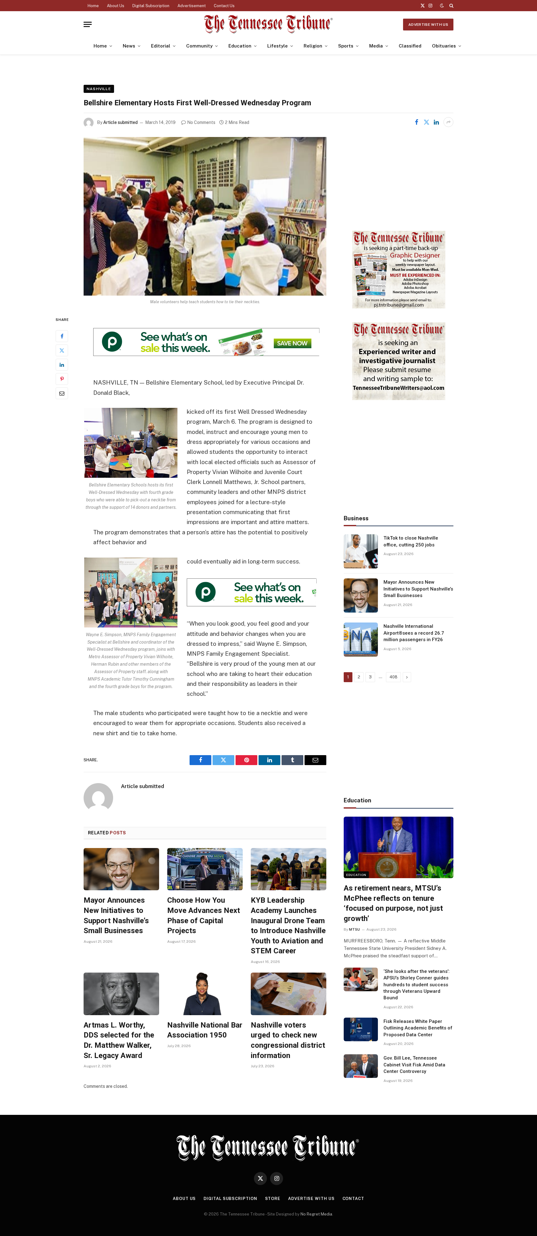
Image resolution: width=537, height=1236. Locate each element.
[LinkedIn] (62, 365)
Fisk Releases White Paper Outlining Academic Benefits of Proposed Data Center (417, 1028)
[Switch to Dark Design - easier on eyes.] (441, 5)
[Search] (450, 5)
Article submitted (120, 122)
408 (393, 677)
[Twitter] (62, 350)
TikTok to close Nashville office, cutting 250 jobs (410, 541)
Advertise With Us (428, 24)
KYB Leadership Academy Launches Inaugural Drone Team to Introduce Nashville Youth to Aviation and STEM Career (288, 925)
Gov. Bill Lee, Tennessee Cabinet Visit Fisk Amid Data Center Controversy (414, 1064)
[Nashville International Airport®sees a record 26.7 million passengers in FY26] (361, 640)
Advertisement (191, 5)
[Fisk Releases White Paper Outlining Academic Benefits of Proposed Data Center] (361, 1029)
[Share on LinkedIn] (436, 122)
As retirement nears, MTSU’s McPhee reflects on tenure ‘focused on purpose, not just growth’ (393, 903)
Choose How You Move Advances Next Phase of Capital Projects (203, 915)
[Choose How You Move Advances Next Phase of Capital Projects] (205, 869)
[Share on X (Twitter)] (426, 122)
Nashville (99, 89)
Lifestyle (277, 45)
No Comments (201, 122)
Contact (353, 1198)
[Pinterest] (62, 379)
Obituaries (444, 45)
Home (93, 5)
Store (273, 1198)
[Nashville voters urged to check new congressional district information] (288, 994)
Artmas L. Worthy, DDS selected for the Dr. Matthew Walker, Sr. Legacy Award (119, 1040)
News (129, 45)
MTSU (354, 929)
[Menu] (88, 24)
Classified (410, 45)
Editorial (160, 45)
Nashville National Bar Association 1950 (204, 1030)
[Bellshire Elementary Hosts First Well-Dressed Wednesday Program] (205, 216)
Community (199, 45)
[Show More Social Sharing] (448, 122)
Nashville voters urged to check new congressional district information (288, 1040)
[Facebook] (62, 336)
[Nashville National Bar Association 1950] (205, 994)
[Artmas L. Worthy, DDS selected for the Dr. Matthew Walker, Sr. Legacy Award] (121, 994)
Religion (313, 45)
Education (239, 45)
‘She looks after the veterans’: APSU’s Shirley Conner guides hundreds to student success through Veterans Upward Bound (416, 985)
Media (376, 45)
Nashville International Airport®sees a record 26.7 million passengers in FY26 (413, 632)
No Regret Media (316, 1214)
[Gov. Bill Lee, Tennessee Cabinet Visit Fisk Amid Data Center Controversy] (361, 1066)
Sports (345, 45)
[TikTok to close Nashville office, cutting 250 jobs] (361, 551)
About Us (115, 5)
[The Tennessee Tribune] (268, 24)
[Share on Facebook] (416, 122)
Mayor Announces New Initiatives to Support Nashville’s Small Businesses (116, 915)
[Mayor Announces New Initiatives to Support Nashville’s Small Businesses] (121, 869)
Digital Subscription (150, 5)
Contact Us (224, 5)
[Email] (62, 393)
